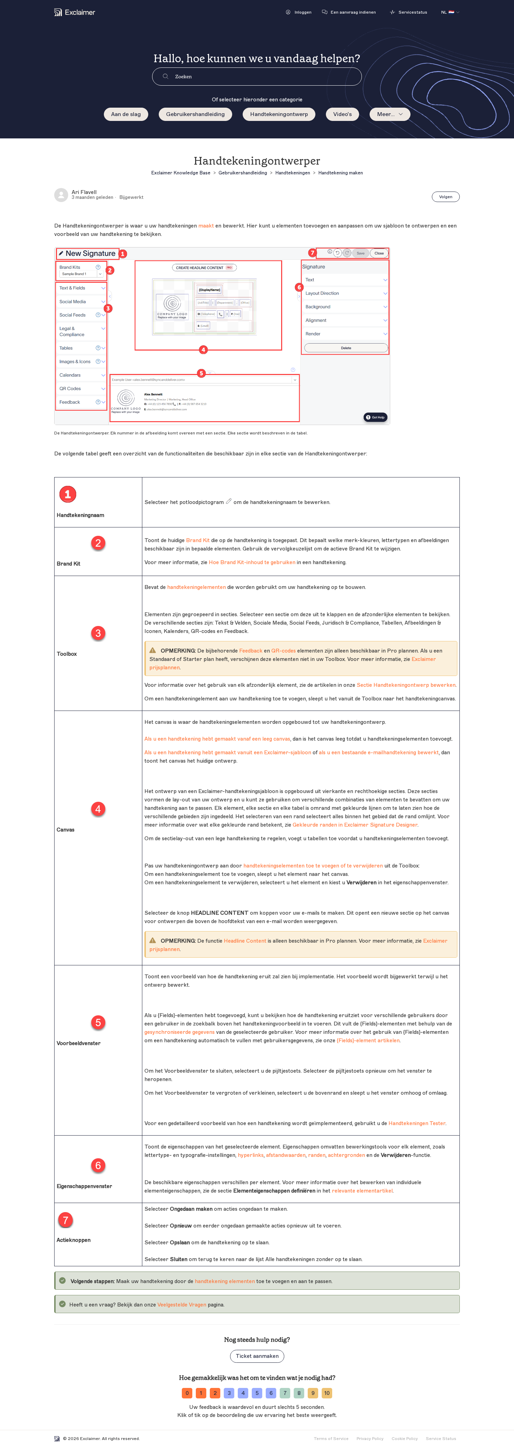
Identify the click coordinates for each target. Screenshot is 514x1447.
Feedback (251, 651)
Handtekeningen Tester (416, 1123)
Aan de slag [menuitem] (126, 114)
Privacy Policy (370, 1439)
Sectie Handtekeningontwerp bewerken (406, 685)
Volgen (445, 197)
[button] (299, 12)
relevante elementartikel (362, 1191)
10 (327, 1393)
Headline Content (245, 941)
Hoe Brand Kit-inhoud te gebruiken (252, 562)
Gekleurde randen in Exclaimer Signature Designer (355, 825)
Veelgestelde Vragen (181, 1305)
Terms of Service (331, 1439)
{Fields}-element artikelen (368, 1040)
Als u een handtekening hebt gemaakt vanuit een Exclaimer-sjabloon (227, 752)
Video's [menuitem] (342, 114)
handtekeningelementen (196, 587)
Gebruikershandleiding (195, 114)
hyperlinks (251, 1155)
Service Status (441, 1439)
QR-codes (283, 651)
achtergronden (346, 1155)
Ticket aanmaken (257, 1356)
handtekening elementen (225, 1281)
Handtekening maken (340, 173)
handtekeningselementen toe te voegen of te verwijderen (313, 866)
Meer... (386, 114)
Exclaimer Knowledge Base (180, 173)
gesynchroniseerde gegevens (179, 1032)
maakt (206, 226)
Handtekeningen (292, 173)
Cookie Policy (405, 1439)
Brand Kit (198, 540)
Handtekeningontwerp (279, 114)
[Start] (74, 12)
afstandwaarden (286, 1155)
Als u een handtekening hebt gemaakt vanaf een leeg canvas (217, 739)
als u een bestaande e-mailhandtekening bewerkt (379, 752)
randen (317, 1155)
